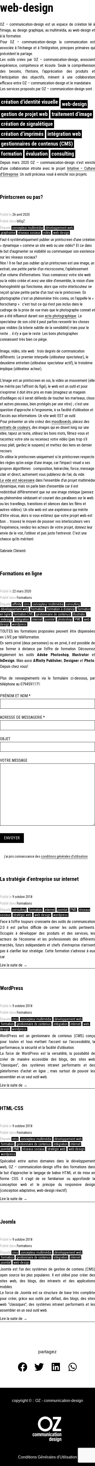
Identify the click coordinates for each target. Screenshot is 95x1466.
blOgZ (21, 221)
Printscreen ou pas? (21, 197)
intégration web (64, 134)
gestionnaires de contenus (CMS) (37, 144)
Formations (24, 598)
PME (78, 619)
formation (11, 154)
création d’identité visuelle (29, 102)
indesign (6, 619)
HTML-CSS (11, 1108)
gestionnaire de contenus (53, 614)
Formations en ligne (21, 573)
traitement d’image (72, 114)
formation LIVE (23, 614)
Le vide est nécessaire (17, 480)
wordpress (19, 624)
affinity (16, 604)
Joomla (8, 1222)
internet (37, 619)
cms (27, 604)
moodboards (61, 421)
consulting (62, 154)
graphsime (8, 233)
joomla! (50, 619)
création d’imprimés (22, 134)
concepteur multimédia (27, 228)
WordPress (11, 988)
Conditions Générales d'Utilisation (64, 856)
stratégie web (22, 915)
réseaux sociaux (29, 233)
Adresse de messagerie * (22, 717)
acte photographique (60, 316)
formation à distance (61, 609)
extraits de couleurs (15, 427)
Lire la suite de (20, 964)
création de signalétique (27, 124)
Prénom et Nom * (15, 695)
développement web (59, 228)
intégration (22, 619)
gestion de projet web (24, 114)
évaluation (37, 154)
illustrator (79, 614)
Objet (5, 739)
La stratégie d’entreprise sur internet (39, 879)
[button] (23, 1401)
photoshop (65, 619)
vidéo (46, 233)
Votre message (13, 760)
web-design (74, 104)
